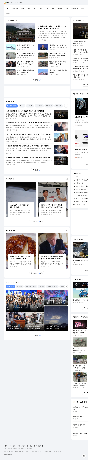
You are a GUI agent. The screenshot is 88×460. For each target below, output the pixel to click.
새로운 (37, 80)
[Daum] (5, 2)
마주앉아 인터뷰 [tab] (12, 106)
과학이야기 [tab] (49, 106)
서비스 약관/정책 (38, 446)
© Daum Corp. (8, 454)
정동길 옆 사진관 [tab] (52, 286)
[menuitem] (7, 8)
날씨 (20, 2)
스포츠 (16, 2)
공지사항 (29, 446)
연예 (12, 2)
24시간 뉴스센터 (21, 446)
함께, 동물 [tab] (59, 106)
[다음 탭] (66, 106)
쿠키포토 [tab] (41, 286)
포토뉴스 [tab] (19, 286)
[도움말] (67, 179)
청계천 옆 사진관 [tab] (30, 286)
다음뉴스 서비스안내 (9, 446)
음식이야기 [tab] (39, 106)
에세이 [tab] (22, 106)
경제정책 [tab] (29, 106)
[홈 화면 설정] (84, 456)
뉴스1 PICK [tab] (10, 286)
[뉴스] (7, 2)
